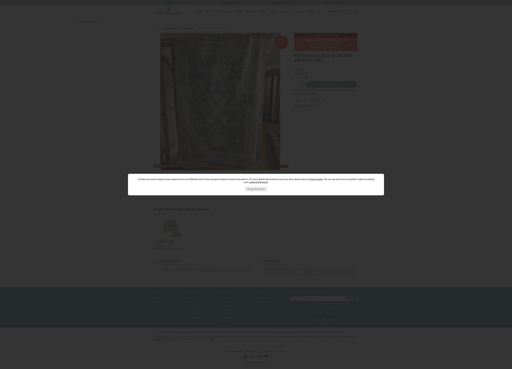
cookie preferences (258, 182)
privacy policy (316, 179)
